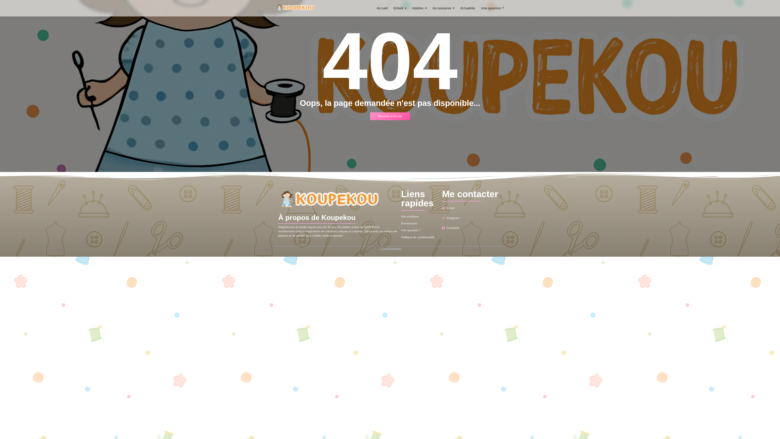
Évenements (409, 223)
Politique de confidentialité (418, 237)
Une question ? (411, 230)
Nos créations (410, 216)
